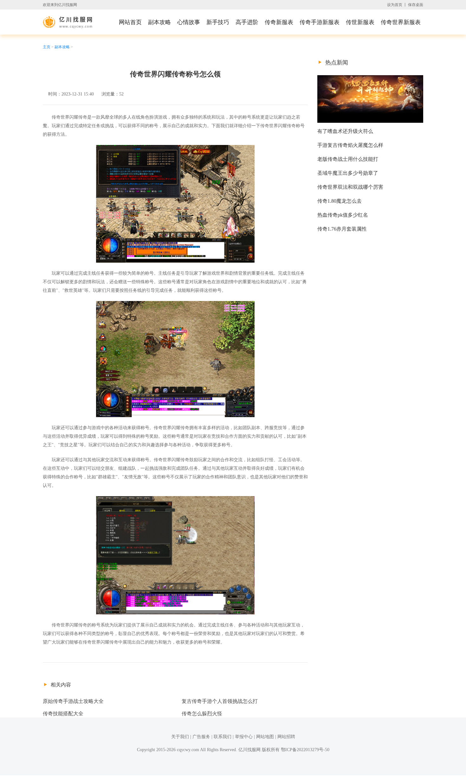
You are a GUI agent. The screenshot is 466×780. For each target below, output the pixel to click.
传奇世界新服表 (401, 22)
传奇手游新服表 (320, 22)
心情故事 (188, 22)
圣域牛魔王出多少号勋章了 (347, 173)
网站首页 (130, 22)
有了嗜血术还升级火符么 (345, 131)
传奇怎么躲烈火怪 (202, 713)
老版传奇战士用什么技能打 (347, 159)
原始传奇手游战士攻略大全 (73, 701)
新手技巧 (217, 22)
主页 (46, 47)
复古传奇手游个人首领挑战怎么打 (220, 701)
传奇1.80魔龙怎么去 (339, 201)
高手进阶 (247, 22)
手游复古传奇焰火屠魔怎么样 (350, 145)
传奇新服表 (279, 22)
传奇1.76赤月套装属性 (342, 229)
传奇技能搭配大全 (63, 713)
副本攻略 (159, 22)
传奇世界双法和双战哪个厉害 (350, 187)
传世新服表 (360, 22)
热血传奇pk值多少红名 (342, 215)
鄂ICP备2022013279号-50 (305, 749)
